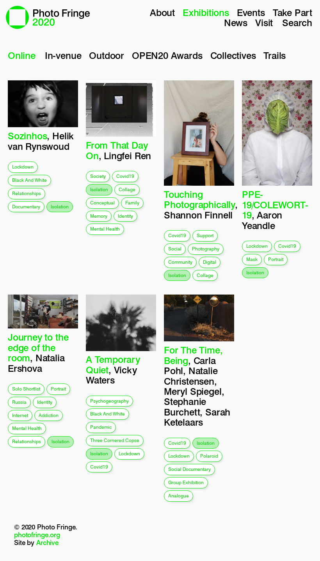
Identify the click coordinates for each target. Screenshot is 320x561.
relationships (26, 193)
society (98, 176)
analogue (178, 496)
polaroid (209, 456)
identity (125, 216)
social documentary (189, 469)
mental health (105, 229)
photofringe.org (37, 535)
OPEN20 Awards (167, 55)
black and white (29, 180)
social (174, 249)
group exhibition (186, 482)
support (205, 235)
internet (20, 415)
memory (98, 216)
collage (127, 189)
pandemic (101, 427)
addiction (49, 415)
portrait (275, 259)
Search (297, 22)
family (132, 203)
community (180, 262)
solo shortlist (26, 389)
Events (251, 12)
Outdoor (106, 55)
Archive (47, 543)
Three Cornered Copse (114, 440)
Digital (209, 262)
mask (252, 259)
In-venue (63, 55)
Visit (264, 22)
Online (22, 55)
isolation (60, 206)
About (162, 12)
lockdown (23, 167)
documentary (26, 206)
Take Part (292, 12)
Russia (19, 402)
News (235, 22)
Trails (274, 55)
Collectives (233, 55)
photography (205, 249)
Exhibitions (206, 12)
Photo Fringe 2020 (48, 17)
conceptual (102, 203)
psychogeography (109, 401)
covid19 (125, 176)
